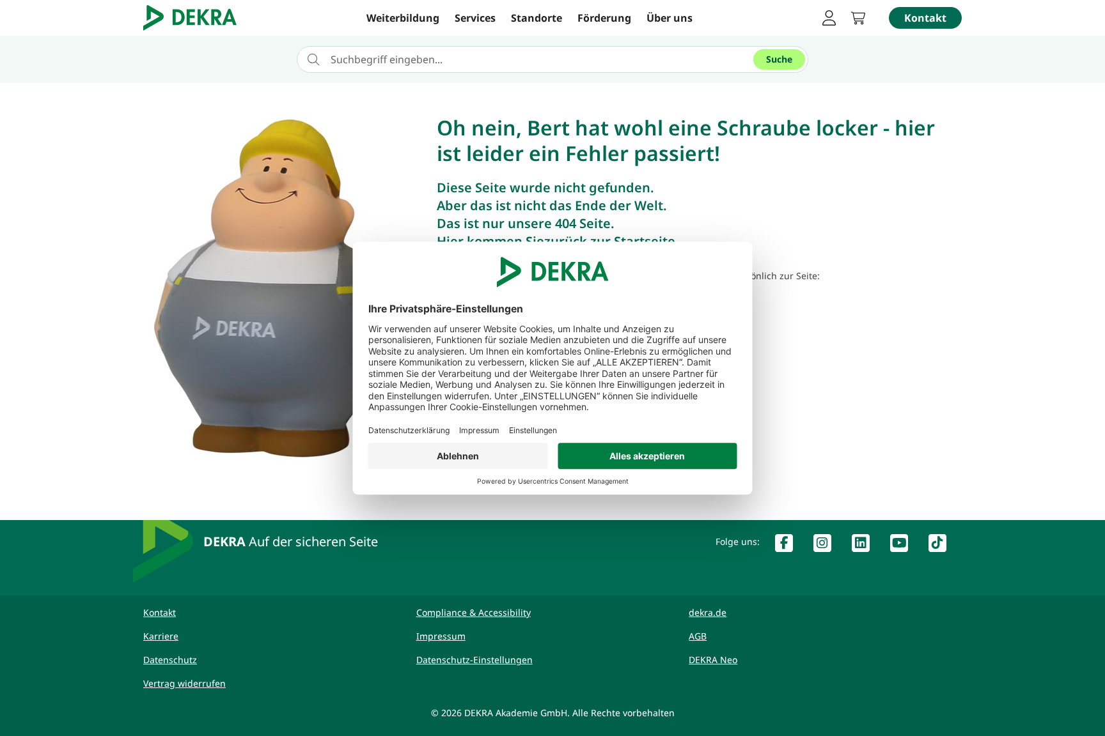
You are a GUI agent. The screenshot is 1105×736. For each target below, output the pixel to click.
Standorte (536, 18)
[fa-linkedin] (866, 546)
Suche (779, 59)
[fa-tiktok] (942, 546)
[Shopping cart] (862, 18)
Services (475, 18)
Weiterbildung (402, 18)
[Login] (828, 18)
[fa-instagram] (827, 546)
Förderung (604, 18)
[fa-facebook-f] (789, 546)
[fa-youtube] (904, 546)
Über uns (670, 18)
